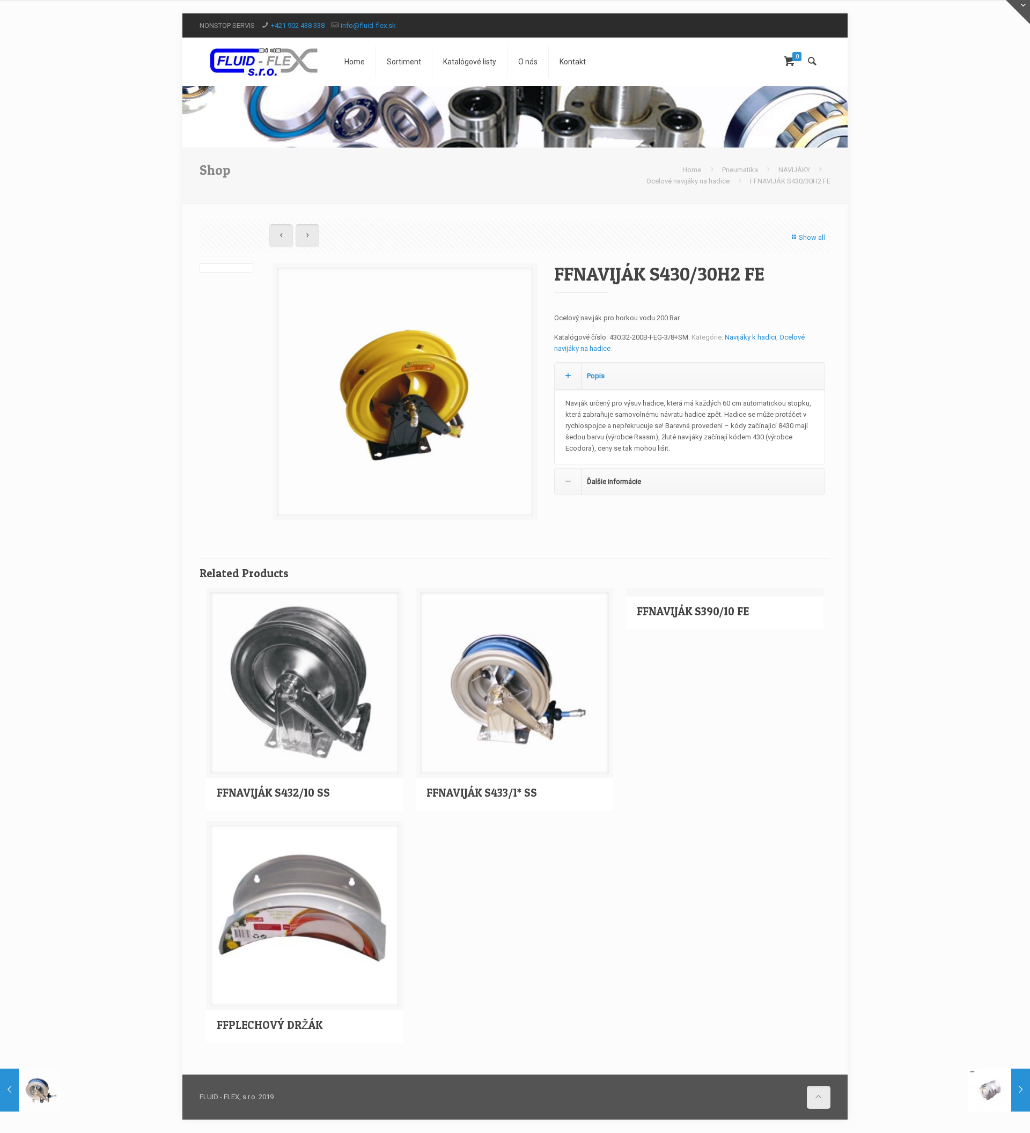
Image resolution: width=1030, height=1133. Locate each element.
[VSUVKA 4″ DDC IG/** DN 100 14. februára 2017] (999, 1090)
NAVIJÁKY (794, 170)
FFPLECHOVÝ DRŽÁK (269, 1025)
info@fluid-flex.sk (368, 25)
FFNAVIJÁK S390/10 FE (693, 611)
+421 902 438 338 (298, 25)
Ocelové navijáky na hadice (688, 181)
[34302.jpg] (405, 396)
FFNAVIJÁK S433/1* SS (481, 792)
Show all (812, 237)
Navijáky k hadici (750, 337)
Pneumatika (740, 170)
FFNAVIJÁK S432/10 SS (273, 792)
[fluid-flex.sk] (264, 62)
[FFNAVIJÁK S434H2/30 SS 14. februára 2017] (31, 1090)
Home (691, 170)
